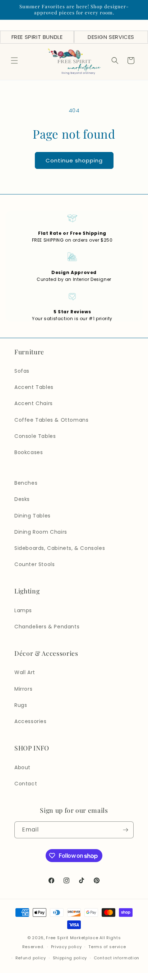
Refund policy (30, 958)
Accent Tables (34, 387)
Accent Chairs (33, 403)
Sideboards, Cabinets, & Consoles (59, 548)
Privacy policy (66, 947)
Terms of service (107, 947)
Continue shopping (74, 160)
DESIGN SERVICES (111, 37)
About (22, 767)
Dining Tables (32, 515)
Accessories (30, 721)
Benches (25, 482)
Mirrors (23, 688)
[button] (14, 60)
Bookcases (28, 452)
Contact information (116, 958)
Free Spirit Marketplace (72, 938)
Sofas (21, 371)
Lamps (23, 610)
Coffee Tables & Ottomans (51, 419)
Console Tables (35, 436)
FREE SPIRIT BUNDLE (37, 37)
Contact (25, 783)
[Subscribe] (125, 829)
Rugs (20, 705)
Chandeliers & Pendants (46, 626)
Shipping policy (70, 958)
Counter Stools (34, 564)
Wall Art (24, 672)
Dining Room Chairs (40, 531)
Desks (22, 499)
